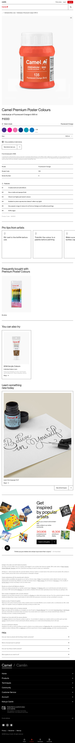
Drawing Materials (6, 568)
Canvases (13, 568)
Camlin (21, 665)
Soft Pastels (66, 610)
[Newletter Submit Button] (71, 718)
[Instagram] (7, 725)
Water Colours (41, 580)
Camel (7, 665)
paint (49, 206)
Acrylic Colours (5, 582)
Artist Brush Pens (58, 610)
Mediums (34, 588)
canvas (3, 620)
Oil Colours (56, 580)
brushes (44, 628)
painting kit (22, 628)
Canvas (5, 619)
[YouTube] (3, 725)
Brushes (67, 566)
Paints (62, 566)
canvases (49, 628)
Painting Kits (47, 626)
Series (4, 176)
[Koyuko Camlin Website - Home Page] (5, 7)
